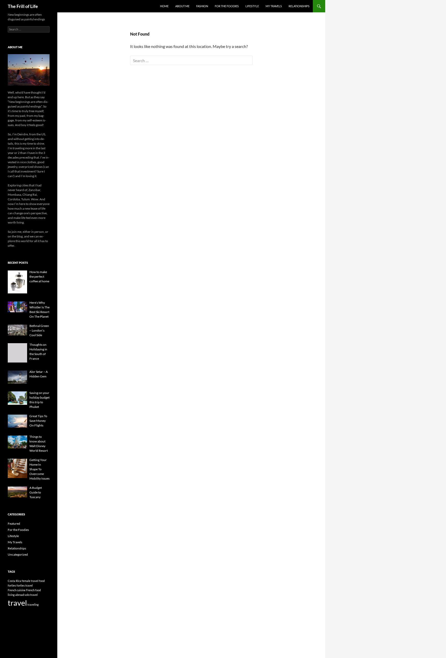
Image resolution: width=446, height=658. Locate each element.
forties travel (25, 585)
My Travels (274, 6)
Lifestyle (252, 6)
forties (12, 585)
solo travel (31, 594)
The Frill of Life (23, 6)
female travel (30, 580)
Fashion (202, 6)
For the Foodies (227, 6)
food (42, 580)
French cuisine (17, 590)
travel (17, 602)
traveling (33, 604)
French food (33, 590)
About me (182, 6)
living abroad (16, 594)
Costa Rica (14, 580)
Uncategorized (18, 554)
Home (164, 6)
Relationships (299, 6)
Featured (14, 523)
